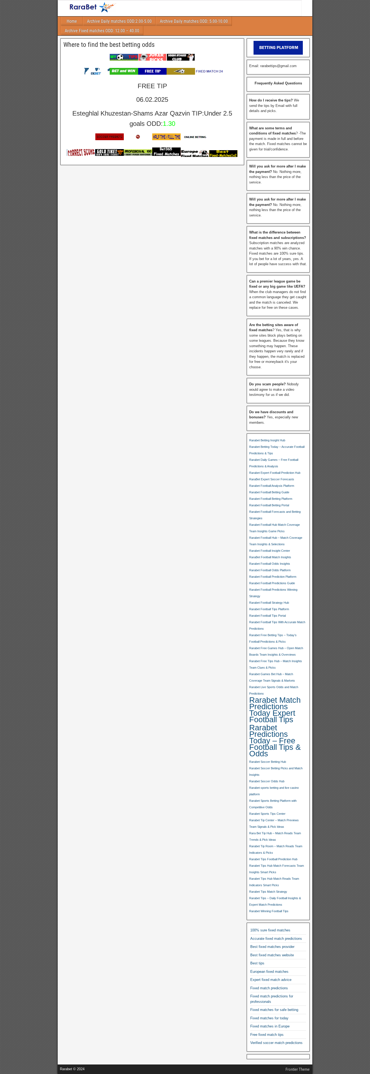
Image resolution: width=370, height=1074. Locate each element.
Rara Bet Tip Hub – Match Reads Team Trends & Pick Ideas (275, 836)
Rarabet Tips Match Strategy (268, 891)
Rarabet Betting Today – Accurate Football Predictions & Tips (276, 450)
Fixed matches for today (269, 1018)
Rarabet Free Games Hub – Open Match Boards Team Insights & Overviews (276, 651)
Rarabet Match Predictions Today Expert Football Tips (275, 710)
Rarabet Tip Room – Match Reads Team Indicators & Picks (275, 849)
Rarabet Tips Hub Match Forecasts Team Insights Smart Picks (276, 869)
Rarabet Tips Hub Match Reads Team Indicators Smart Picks (274, 882)
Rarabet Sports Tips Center (267, 813)
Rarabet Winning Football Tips (268, 911)
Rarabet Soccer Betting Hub (267, 761)
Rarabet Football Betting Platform (270, 498)
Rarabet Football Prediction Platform (272, 576)
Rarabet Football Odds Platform (270, 570)
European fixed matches (269, 972)
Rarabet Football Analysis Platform (271, 485)
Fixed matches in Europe (270, 1026)
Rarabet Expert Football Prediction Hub (274, 472)
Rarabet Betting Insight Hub (267, 440)
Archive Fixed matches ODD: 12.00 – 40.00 (102, 30)
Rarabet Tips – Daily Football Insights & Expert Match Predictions (275, 901)
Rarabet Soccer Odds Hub (266, 781)
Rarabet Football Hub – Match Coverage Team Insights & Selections (275, 541)
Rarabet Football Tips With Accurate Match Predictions (277, 625)
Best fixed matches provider (272, 947)
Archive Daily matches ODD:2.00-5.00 (119, 21)
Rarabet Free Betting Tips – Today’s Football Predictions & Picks (273, 638)
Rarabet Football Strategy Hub (269, 602)
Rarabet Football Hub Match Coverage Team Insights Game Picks (274, 528)
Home (72, 21)
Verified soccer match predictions (276, 1043)
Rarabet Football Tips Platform (269, 609)
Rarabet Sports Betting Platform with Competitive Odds (273, 804)
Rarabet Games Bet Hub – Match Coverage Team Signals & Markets (272, 677)
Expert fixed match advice (270, 980)
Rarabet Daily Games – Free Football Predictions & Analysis (273, 463)
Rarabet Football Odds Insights (269, 563)
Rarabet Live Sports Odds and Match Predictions (273, 690)
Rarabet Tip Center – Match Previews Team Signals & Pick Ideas (274, 823)
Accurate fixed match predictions (276, 939)
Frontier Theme (297, 1069)
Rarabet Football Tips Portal (267, 615)
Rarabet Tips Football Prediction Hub (273, 859)
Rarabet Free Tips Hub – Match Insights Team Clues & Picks (275, 664)
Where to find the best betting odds (109, 44)
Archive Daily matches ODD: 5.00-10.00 (194, 21)
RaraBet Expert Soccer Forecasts (271, 479)
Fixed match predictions (269, 988)
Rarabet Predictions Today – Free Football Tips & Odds (275, 740)
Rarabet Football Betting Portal (269, 505)
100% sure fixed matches (270, 930)
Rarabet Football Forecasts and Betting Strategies (275, 515)
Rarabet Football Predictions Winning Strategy (273, 593)
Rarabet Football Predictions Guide (272, 583)
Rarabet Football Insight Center (269, 550)
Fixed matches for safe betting (274, 1010)
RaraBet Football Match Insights (270, 557)
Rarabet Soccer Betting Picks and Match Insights (276, 771)
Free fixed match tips (267, 1035)
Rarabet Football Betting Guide (269, 492)
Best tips (257, 963)
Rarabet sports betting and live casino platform (274, 791)
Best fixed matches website (272, 955)
